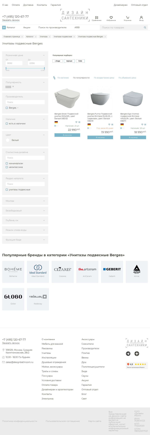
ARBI (77, 27)
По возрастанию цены (104, 78)
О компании (48, 339)
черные (69, 61)
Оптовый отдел (139, 5)
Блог (84, 394)
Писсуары (47, 376)
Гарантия (56, 5)
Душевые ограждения (54, 362)
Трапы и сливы (50, 371)
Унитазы (46, 353)
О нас (5, 5)
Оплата (16, 5)
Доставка (28, 5)
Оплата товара (50, 385)
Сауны (85, 376)
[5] (10, 87)
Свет (84, 398)
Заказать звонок (10, 20)
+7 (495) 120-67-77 (15, 16)
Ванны (85, 357)
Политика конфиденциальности (19, 421)
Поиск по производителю (52, 27)
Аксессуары (88, 339)
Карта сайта (94, 421)
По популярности (81, 78)
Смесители (88, 344)
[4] (9, 87)
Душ (84, 362)
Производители (90, 348)
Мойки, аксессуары (52, 366)
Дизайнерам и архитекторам (57, 389)
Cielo (80, 61)
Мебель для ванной (52, 344)
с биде (57, 61)
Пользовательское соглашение (63, 421)
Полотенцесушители (93, 366)
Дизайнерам (120, 5)
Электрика (47, 398)
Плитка (86, 353)
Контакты (42, 5)
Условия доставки (51, 380)
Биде (84, 371)
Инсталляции (49, 357)
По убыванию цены (127, 78)
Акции (26, 27)
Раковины (47, 348)
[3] (8, 87)
